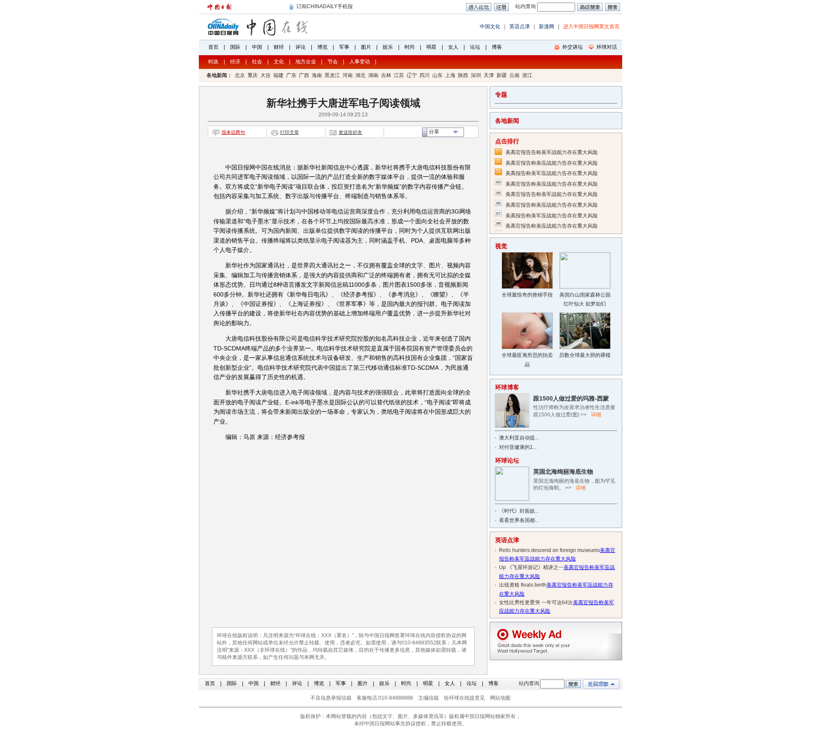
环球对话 (607, 47)
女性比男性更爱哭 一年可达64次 (536, 602)
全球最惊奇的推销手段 (527, 295)
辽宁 (412, 75)
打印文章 (289, 132)
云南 (514, 75)
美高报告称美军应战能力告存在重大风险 (551, 173)
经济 (235, 62)
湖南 (373, 75)
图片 (366, 47)
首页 (213, 47)
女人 (453, 47)
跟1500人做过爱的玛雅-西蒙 (571, 398)
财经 (279, 47)
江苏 (399, 75)
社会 (257, 62)
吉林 (386, 75)
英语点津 (519, 27)
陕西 (463, 75)
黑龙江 (332, 75)
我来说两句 (233, 132)
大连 (265, 75)
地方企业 (305, 62)
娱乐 (388, 47)
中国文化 (490, 27)
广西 (304, 75)
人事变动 (359, 62)
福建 (278, 75)
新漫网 (546, 27)
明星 (431, 47)
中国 (257, 47)
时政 (213, 62)
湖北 (360, 75)
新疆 (501, 75)
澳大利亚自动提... (519, 438)
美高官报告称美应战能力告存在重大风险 (551, 163)
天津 (489, 75)
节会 (333, 62)
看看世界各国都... (519, 520)
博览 (322, 47)
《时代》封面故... (519, 511)
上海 (450, 75)
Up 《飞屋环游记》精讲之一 (531, 567)
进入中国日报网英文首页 (591, 27)
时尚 (410, 47)
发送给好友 (350, 132)
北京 (240, 75)
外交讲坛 (572, 47)
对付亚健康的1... (518, 447)
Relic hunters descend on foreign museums (549, 550)
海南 (317, 75)
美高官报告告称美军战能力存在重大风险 (551, 152)
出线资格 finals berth (522, 585)
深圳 (476, 75)
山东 (437, 75)
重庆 (253, 75)
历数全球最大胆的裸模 (585, 355)
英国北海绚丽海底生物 (563, 471)
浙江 (527, 75)
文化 (279, 62)
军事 (344, 47)
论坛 (475, 47)
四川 (424, 75)
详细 (596, 415)
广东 (291, 75)
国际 (235, 47)
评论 (300, 47)
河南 (348, 75)
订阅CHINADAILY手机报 (324, 6)
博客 (497, 47)
